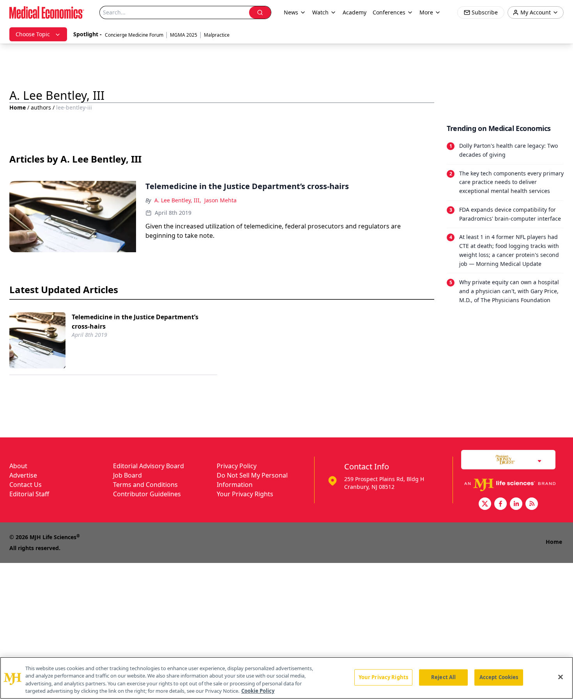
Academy (354, 12)
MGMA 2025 (183, 35)
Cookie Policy (257, 690)
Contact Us (25, 484)
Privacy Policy (236, 466)
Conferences (389, 12)
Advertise (23, 475)
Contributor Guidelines (147, 494)
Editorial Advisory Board (148, 466)
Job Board (127, 475)
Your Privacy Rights (245, 494)
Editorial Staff (29, 494)
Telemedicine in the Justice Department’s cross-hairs (135, 322)
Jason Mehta (220, 200)
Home (17, 107)
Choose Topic (33, 34)
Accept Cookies (498, 677)
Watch (320, 12)
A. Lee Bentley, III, (177, 200)
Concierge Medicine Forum (134, 35)
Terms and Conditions (145, 484)
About (18, 466)
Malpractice (217, 35)
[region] (286, 678)
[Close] (560, 676)
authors (41, 107)
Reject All (443, 677)
